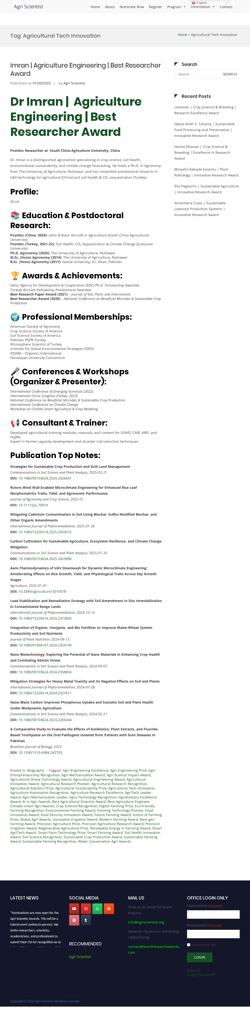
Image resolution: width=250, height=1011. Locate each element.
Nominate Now (132, 6)
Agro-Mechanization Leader (45, 797)
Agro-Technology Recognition (93, 797)
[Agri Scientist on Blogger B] (109, 908)
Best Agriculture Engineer (129, 801)
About (110, 6)
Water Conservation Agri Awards (104, 841)
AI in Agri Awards (36, 801)
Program (174, 6)
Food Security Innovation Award (67, 814)
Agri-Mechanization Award (83, 775)
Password (204, 925)
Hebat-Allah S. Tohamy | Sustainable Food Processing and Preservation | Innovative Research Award (204, 130)
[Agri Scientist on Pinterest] (74, 920)
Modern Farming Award (118, 819)
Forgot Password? (201, 974)
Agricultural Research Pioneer (65, 783)
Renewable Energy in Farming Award (120, 828)
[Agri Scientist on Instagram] (86, 908)
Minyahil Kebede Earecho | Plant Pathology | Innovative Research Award (206, 172)
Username (204, 905)
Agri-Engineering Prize (128, 770)
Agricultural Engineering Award (99, 779)
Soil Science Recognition (42, 837)
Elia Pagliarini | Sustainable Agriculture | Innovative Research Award (206, 189)
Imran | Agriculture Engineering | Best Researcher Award (85, 69)
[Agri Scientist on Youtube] (74, 908)
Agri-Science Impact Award (129, 775)
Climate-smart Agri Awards (32, 806)
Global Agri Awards (35, 819)
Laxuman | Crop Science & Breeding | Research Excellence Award (205, 110)
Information (200, 6)
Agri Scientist (28, 6)
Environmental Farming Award (70, 810)
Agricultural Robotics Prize (31, 788)
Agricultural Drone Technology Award (41, 779)
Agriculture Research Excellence (97, 792)
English (201, 3)
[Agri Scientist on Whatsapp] (97, 908)
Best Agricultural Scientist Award (79, 801)
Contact (226, 6)
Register (155, 6)
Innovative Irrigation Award (75, 819)
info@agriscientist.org (146, 922)
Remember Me (203, 944)
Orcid (14, 201)
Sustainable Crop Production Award (93, 837)
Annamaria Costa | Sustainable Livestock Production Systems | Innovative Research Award (200, 209)
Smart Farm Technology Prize (61, 832)
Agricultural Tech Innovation (131, 788)
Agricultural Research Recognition (119, 783)
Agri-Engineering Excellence (85, 770)
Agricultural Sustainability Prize (81, 788)
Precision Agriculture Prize (58, 823)
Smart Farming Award (105, 832)
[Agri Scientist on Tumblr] (86, 920)
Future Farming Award (112, 814)
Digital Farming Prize (116, 806)
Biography (35, 770)
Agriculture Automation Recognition (39, 792)
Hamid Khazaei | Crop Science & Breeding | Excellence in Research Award (202, 152)
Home (95, 6)
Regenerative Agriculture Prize (63, 828)
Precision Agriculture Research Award (113, 823)
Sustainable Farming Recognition (49, 841)
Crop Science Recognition (76, 806)
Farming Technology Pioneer (120, 810)
